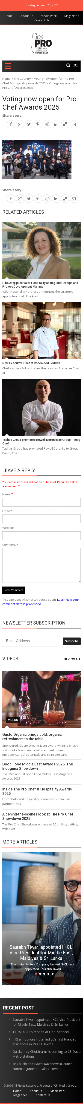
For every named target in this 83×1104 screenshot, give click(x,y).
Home (8, 16)
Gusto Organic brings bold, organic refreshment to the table (32, 736)
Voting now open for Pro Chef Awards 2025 (39, 103)
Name (7, 494)
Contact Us (41, 20)
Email (7, 511)
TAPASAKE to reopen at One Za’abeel (40, 1032)
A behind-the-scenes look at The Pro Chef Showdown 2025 (37, 816)
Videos (13, 720)
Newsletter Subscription (33, 623)
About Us (27, 16)
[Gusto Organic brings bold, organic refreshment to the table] (41, 699)
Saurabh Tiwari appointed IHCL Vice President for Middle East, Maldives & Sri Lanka (41, 952)
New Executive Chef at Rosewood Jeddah (31, 363)
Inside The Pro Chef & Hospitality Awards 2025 (37, 791)
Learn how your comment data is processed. (40, 601)
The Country (22, 78)
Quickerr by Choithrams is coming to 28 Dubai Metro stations (46, 1054)
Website (8, 528)
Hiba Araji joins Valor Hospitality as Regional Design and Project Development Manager (40, 284)
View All (74, 659)
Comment (10, 544)
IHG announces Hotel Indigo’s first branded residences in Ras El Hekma (44, 1041)
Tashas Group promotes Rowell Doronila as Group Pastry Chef (41, 441)
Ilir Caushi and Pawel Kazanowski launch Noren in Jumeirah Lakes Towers (42, 1066)
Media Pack (48, 16)
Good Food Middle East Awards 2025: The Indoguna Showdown (37, 766)
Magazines (71, 16)
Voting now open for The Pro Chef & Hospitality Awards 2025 (38, 80)
